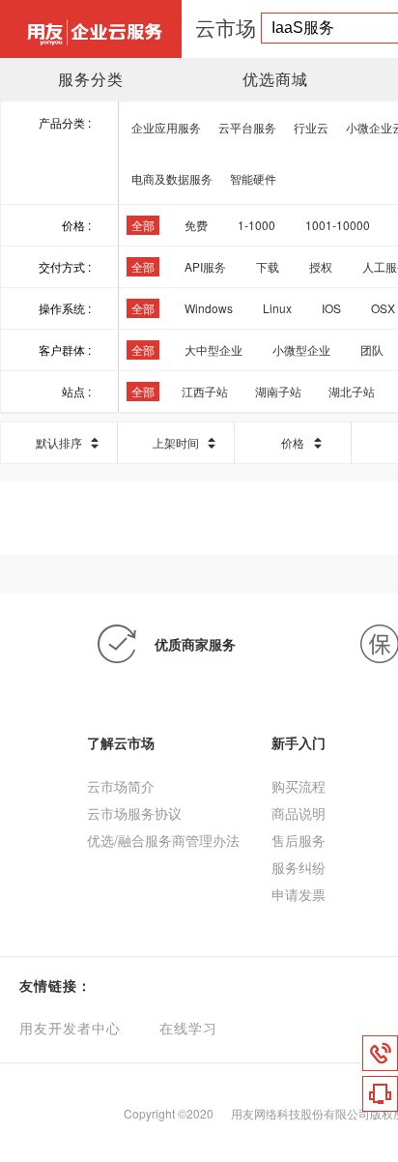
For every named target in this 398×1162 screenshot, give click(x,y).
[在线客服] (380, 1094)
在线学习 (188, 1029)
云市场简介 (121, 786)
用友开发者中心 (70, 1029)
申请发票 (298, 894)
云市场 (225, 27)
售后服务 (298, 840)
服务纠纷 (298, 867)
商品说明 (298, 813)
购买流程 (298, 786)
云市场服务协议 (134, 813)
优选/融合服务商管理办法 (163, 840)
